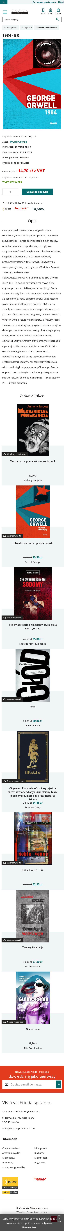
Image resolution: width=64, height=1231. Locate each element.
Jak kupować (40, 1148)
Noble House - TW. (33, 870)
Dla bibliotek (40, 1157)
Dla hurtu (39, 1152)
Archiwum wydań (11, 1152)
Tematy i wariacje (32, 947)
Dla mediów (8, 1157)
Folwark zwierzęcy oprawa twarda (32, 543)
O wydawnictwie (11, 1148)
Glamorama (33, 1029)
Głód (33, 706)
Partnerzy (7, 1162)
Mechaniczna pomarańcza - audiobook (33, 461)
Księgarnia (27, 27)
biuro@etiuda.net (30, 1111)
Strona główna (11, 27)
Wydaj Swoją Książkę (13, 1167)
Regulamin (39, 1162)
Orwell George (18, 141)
